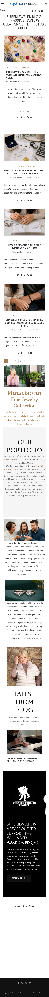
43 (25, 361)
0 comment (24, 111)
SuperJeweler (25, 67)
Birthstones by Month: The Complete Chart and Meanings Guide (24, 75)
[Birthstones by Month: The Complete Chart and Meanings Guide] (24, 49)
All (7, 67)
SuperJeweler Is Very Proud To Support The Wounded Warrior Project (23, 833)
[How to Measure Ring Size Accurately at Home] (24, 222)
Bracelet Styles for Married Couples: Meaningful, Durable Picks (24, 323)
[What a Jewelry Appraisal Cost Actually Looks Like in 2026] (24, 147)
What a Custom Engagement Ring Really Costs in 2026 (23, 759)
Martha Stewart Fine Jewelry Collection (24, 399)
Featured (14, 67)
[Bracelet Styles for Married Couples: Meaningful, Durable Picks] (24, 297)
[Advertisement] (24, 946)
